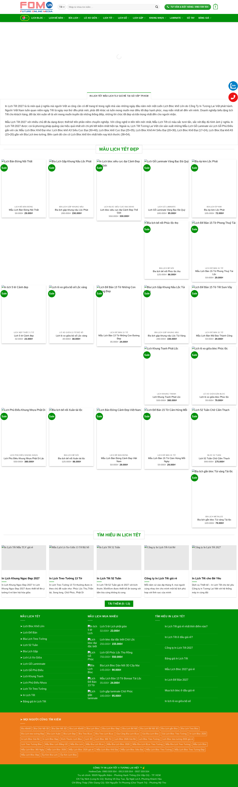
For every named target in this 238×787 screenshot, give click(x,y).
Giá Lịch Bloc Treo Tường (174, 734)
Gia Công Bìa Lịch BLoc (128, 734)
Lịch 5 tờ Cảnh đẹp (24, 335)
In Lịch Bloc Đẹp (50, 739)
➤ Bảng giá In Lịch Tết (33, 701)
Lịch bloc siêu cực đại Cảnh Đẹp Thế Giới (119, 211)
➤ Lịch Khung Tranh (31, 676)
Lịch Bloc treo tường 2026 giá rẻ (178, 739)
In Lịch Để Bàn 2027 (176, 679)
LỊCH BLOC (37, 18)
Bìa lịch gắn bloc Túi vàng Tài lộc (214, 519)
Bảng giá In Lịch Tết (176, 658)
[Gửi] (156, 7)
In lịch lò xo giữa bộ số (178, 701)
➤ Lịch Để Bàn (28, 632)
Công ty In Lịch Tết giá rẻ (160, 578)
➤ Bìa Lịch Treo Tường (33, 639)
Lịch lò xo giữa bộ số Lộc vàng (71, 335)
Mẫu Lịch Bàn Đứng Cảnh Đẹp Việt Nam (119, 460)
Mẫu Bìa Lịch (76, 744)
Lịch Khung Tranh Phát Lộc (167, 397)
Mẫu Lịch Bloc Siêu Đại (132, 749)
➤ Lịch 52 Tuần (29, 645)
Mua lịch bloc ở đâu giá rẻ (180, 690)
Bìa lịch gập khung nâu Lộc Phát (71, 210)
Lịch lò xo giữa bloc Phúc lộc (214, 397)
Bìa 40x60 (26, 728)
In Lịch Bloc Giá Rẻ (30, 739)
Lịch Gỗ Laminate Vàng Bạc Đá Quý (166, 210)
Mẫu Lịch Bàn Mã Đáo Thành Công (214, 335)
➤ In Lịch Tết (27, 695)
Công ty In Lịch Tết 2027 (179, 647)
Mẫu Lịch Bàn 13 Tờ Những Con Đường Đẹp (119, 337)
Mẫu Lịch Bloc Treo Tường (159, 749)
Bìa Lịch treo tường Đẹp (32, 734)
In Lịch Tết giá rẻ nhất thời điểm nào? (186, 626)
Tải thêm (119, 603)
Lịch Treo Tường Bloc (31, 744)
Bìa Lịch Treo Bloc (189, 728)
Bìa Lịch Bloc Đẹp (110, 728)
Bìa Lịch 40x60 (76, 728)
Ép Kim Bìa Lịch (49, 755)
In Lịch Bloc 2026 (198, 734)
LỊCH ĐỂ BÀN (56, 18)
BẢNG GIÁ (203, 18)
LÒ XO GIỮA (90, 18)
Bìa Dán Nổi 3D (59, 728)
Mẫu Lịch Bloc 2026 (56, 749)
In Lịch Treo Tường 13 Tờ (65, 578)
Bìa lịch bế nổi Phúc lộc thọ (167, 271)
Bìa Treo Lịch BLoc (104, 734)
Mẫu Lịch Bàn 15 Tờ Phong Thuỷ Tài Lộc (214, 272)
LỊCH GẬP (138, 18)
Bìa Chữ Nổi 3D (41, 728)
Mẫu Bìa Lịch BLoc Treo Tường (148, 744)
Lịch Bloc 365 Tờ (103, 739)
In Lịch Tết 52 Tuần (109, 578)
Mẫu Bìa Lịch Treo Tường (178, 744)
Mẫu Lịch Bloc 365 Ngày (32, 749)
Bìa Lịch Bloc (93, 728)
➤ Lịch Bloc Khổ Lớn (32, 626)
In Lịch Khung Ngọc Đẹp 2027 (21, 578)
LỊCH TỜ (107, 18)
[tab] (119, 95)
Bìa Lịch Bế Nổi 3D (149, 728)
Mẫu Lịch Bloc (200, 744)
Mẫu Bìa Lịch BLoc (95, 744)
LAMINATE (175, 18)
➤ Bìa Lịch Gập (29, 651)
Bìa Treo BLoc (85, 734)
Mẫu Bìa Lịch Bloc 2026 (118, 744)
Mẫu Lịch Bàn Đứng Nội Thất (24, 210)
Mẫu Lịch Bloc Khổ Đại (107, 749)
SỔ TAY (191, 18)
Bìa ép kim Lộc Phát (214, 210)
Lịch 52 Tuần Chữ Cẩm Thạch (214, 458)
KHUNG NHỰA (156, 18)
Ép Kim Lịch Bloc (69, 755)
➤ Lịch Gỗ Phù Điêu (31, 670)
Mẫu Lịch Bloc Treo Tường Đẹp (189, 749)
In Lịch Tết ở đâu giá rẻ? (179, 637)
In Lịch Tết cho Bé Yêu (206, 578)
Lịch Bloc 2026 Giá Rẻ (125, 739)
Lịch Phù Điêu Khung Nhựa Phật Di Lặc (24, 458)
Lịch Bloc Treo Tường (149, 739)
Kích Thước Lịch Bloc (71, 739)
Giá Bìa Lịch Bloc (150, 734)
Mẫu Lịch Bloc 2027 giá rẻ (180, 669)
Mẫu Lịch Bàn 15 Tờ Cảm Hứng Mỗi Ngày (166, 460)
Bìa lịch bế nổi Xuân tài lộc (71, 458)
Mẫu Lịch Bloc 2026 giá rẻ (81, 749)
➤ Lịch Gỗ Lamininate (32, 663)
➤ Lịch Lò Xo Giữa (31, 657)
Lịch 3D (88, 739)
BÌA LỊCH (73, 18)
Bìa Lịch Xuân (53, 734)
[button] (215, 7)
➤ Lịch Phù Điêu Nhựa (33, 682)
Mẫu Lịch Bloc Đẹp (30, 755)
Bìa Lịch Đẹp (69, 734)
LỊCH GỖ (122, 18)
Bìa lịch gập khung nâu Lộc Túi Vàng (167, 335)
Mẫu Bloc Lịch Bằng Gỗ (56, 744)
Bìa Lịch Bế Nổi (129, 728)
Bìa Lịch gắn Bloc (169, 728)
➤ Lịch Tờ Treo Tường (33, 688)
